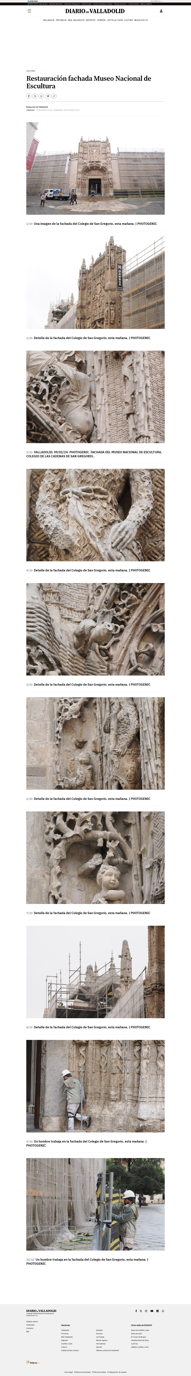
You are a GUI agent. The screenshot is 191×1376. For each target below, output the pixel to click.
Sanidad (99, 1330)
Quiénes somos (32, 1322)
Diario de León (136, 1334)
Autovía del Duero (56, 4)
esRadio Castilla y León (140, 1347)
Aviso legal (68, 1372)
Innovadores (101, 1344)
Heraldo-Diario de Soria (140, 1340)
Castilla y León (115, 20)
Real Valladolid (76, 20)
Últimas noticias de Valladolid (107, 1350)
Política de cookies (99, 1372)
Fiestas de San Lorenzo (70, 1350)
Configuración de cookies (117, 1372)
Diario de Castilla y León (140, 1330)
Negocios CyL (141, 20)
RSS (27, 1332)
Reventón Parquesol (72, 4)
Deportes (91, 20)
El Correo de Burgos (138, 1337)
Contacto (29, 1328)
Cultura (128, 20)
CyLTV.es (134, 1344)
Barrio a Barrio (146, 4)
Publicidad (30, 1325)
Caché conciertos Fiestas (102, 4)
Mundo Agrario (102, 1340)
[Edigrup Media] (33, 1362)
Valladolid (48, 20)
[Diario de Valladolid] (95, 11)
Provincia (61, 20)
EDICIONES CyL (156, 1)
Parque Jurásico (120, 4)
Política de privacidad (82, 1372)
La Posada (100, 1337)
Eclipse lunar (86, 4)
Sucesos (99, 1334)
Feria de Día (42, 4)
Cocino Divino (133, 4)
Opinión (101, 20)
